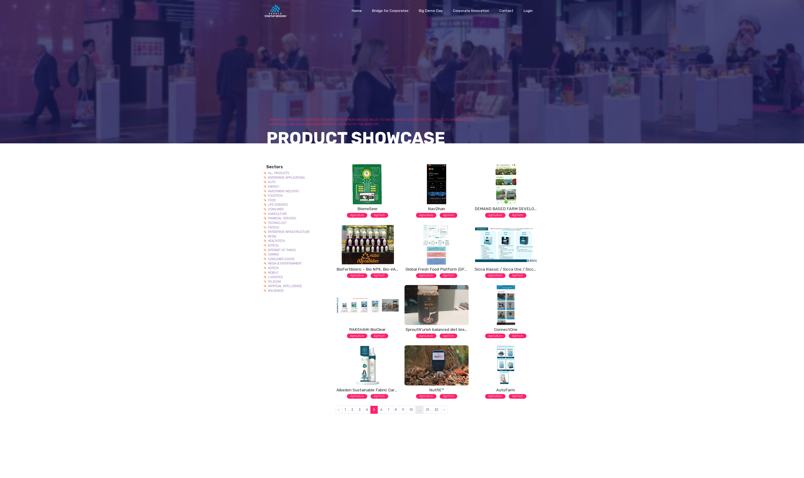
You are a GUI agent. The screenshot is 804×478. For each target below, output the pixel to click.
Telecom (274, 282)
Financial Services (282, 218)
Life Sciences (278, 205)
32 (436, 410)
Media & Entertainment (285, 263)
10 (411, 410)
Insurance (276, 291)
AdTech (273, 268)
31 (427, 410)
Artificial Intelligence (285, 286)
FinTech (273, 227)
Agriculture (277, 214)
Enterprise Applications (286, 178)
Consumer (276, 209)
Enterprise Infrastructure (289, 232)
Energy (273, 187)
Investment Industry (283, 191)
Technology (277, 223)
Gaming (273, 254)
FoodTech (275, 196)
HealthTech (276, 241)
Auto (272, 182)
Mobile (273, 273)
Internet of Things (282, 250)
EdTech (273, 245)
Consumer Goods (281, 259)
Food (272, 200)
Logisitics (275, 277)
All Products (278, 173)
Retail (272, 236)
